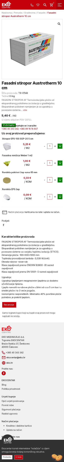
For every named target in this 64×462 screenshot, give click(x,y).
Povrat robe (8, 405)
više (25, 110)
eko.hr (9, 362)
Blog (4, 384)
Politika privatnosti (11, 388)
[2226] (60, 146)
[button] (59, 24)
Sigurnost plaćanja (11, 409)
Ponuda (18, 12)
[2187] (60, 163)
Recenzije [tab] (9, 304)
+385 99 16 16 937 (29, 128)
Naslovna (7, 12)
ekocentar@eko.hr (15, 357)
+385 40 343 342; (10, 128)
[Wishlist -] (38, 5)
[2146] (60, 196)
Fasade (41, 12)
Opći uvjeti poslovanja (13, 401)
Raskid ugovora (9, 413)
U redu (18, 457)
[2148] (60, 179)
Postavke (7, 457)
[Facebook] (3, 225)
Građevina (29, 12)
